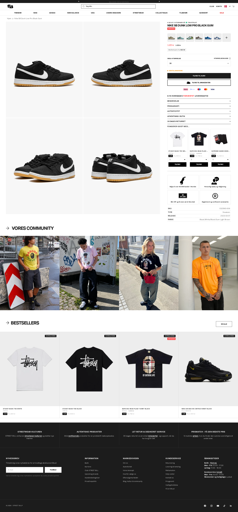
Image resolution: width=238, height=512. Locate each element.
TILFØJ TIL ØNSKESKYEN (201, 83)
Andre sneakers (113, 13)
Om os (125, 463)
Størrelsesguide (221, 58)
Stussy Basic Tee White (177, 151)
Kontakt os (170, 478)
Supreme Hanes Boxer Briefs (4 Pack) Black (220, 151)
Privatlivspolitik (90, 481)
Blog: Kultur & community (132, 481)
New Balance (73, 13)
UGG (93, 13)
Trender (18, 13)
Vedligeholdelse (172, 485)
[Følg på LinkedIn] (231, 506)
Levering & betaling (173, 467)
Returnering (170, 463)
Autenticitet (127, 467)
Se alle (224, 324)
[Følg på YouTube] (218, 506)
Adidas (52, 13)
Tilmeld (53, 470)
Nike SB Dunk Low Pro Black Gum (28, 18)
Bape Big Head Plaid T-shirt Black (199, 151)
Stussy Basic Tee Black (72, 409)
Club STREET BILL (92, 470)
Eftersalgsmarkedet (130, 478)
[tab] (23, 322)
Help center (170, 474)
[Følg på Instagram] (211, 506)
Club (212, 6)
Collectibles (161, 13)
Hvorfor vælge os (129, 474)
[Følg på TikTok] (224, 506)
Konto (219, 6)
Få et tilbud (170, 489)
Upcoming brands (91, 474)
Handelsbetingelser (92, 478)
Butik (87, 463)
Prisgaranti (170, 481)
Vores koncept (128, 470)
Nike (35, 13)
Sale (222, 13)
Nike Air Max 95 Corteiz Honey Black (197, 409)
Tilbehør (183, 13)
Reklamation (170, 470)
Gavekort (203, 13)
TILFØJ (177, 164)
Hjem (9, 18)
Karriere (88, 467)
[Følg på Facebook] (205, 506)
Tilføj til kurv (199, 76)
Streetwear (138, 13)
